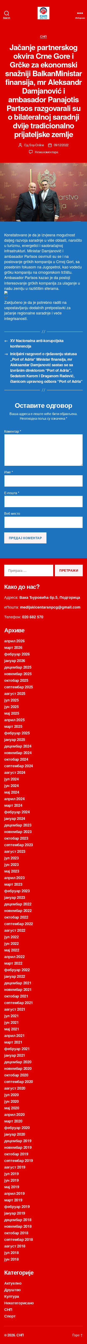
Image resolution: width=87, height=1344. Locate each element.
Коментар (12, 431)
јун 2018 (11, 1259)
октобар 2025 (16, 680)
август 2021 (14, 1009)
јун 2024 (11, 785)
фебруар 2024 (17, 812)
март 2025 (13, 726)
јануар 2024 (14, 818)
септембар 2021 (18, 1002)
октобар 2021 (16, 996)
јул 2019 (11, 1173)
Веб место (12, 513)
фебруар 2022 (17, 969)
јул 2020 (11, 1094)
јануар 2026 (14, 660)
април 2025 (14, 720)
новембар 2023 (18, 831)
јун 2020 (11, 1101)
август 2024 (14, 772)
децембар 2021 (17, 983)
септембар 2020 (18, 1081)
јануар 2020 (14, 1134)
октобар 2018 (16, 1233)
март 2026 (13, 647)
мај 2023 (11, 871)
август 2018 (14, 1246)
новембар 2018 (18, 1226)
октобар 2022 (16, 917)
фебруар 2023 (17, 891)
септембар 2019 (18, 1160)
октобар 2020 (16, 1075)
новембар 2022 (18, 910)
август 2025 (14, 693)
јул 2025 (11, 700)
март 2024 (13, 805)
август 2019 (14, 1167)
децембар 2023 (17, 825)
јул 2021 (11, 1016)
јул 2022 (11, 937)
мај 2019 (11, 1187)
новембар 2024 (18, 752)
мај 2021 (11, 1029)
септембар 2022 (18, 923)
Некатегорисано (19, 1303)
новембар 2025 (18, 673)
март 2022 (13, 963)
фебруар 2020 (17, 1127)
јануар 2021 (14, 1055)
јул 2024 (11, 779)
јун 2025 (11, 706)
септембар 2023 (18, 844)
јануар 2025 (14, 739)
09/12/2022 (61, 145)
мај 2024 (11, 792)
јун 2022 (11, 943)
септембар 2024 (18, 766)
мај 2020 (11, 1108)
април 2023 (14, 877)
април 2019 (14, 1193)
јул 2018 (11, 1252)
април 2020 (14, 1114)
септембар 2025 (18, 687)
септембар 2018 (18, 1239)
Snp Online (36, 145)
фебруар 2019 (17, 1206)
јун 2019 (11, 1180)
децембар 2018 (17, 1219)
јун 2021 (11, 1022)
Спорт (10, 1316)
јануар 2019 (14, 1213)
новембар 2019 (18, 1147)
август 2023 (14, 851)
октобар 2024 (16, 759)
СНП (43, 36)
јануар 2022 (14, 976)
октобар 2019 (16, 1154)
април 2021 (14, 1035)
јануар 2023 (14, 897)
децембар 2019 (17, 1140)
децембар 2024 (17, 746)
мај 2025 (11, 713)
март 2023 (13, 884)
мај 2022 (11, 950)
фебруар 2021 (17, 1048)
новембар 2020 (18, 1068)
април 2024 (14, 798)
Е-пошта (11, 493)
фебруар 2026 (17, 654)
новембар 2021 (18, 989)
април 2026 (14, 641)
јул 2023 (11, 858)
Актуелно (13, 1283)
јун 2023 (11, 864)
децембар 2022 (17, 904)
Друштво (12, 1289)
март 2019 (13, 1200)
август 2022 (14, 930)
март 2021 (13, 1042)
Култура (11, 1296)
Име (8, 472)
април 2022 (14, 956)
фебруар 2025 (17, 733)
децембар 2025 (17, 667)
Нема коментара (46, 152)
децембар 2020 (17, 1062)
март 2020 (13, 1121)
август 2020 (14, 1088)
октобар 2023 (16, 838)
